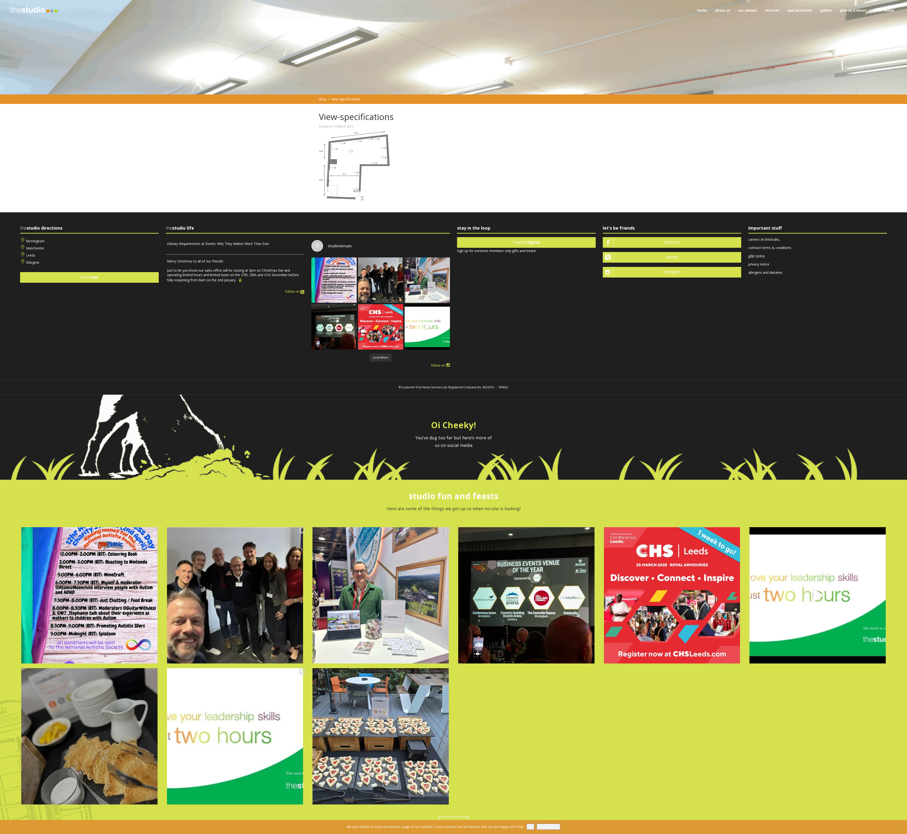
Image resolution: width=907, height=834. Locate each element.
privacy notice (758, 264)
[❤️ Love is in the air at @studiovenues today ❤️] (380, 736)
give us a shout (853, 10)
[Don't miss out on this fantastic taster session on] (427, 327)
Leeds (30, 255)
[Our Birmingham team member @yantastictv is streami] (334, 280)
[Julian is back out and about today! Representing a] (427, 280)
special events (799, 10)
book (89, 277)
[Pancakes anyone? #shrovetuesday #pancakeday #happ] (89, 736)
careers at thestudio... (764, 239)
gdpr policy (756, 256)
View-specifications (345, 99)
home (702, 10)
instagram (672, 271)
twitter (672, 257)
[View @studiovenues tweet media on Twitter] (240, 280)
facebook (672, 242)
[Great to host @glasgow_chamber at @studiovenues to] (380, 280)
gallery (826, 10)
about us (722, 10)
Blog (322, 99)
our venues (747, 10)
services (772, 10)
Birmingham (35, 241)
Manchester (35, 248)
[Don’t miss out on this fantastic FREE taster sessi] (235, 736)
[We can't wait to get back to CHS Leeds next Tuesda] (380, 327)
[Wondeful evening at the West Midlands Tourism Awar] (334, 327)
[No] (901, 827)
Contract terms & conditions (769, 247)
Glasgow (32, 262)
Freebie (526, 242)
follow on (292, 291)
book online (884, 10)
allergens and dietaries (765, 272)
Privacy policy (548, 827)
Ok (530, 827)
